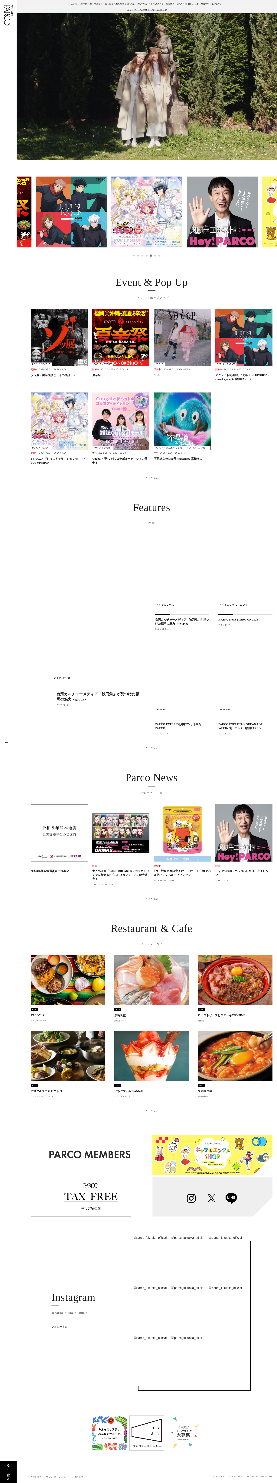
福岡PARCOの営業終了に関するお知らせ (147, 9)
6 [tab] (155, 256)
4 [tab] (147, 256)
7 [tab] (159, 255)
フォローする (59, 1326)
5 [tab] (151, 256)
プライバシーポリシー (57, 1477)
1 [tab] (134, 256)
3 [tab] (142, 256)
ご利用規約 (36, 1477)
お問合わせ (77, 1477)
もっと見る (151, 477)
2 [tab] (138, 256)
